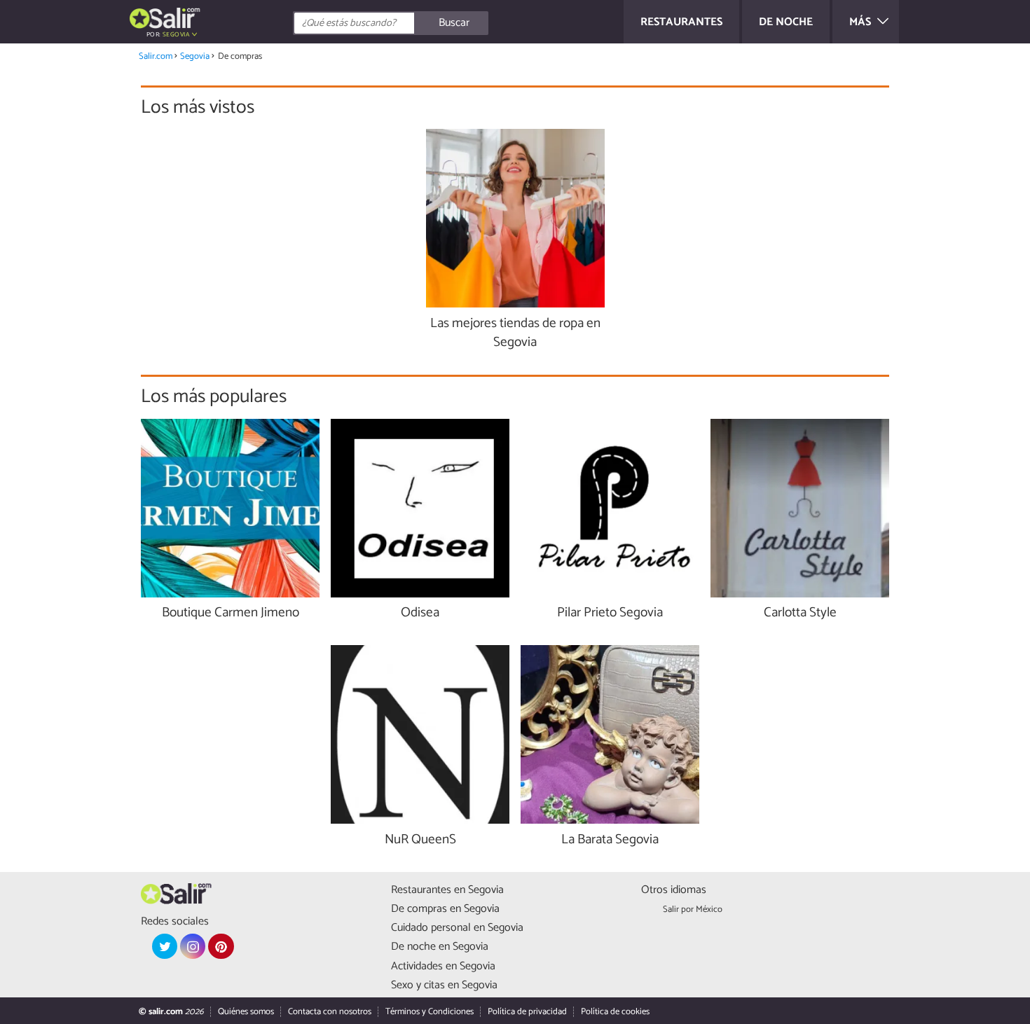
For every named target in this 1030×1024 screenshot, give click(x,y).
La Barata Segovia (610, 840)
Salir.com (155, 56)
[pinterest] (220, 946)
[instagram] (192, 946)
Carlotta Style (800, 613)
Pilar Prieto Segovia (610, 613)
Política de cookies (615, 1011)
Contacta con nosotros (329, 1011)
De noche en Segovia (439, 946)
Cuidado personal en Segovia (457, 927)
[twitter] (164, 946)
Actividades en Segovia (443, 966)
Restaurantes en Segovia (447, 890)
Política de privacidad (527, 1011)
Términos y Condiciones (429, 1011)
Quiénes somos (246, 1011)
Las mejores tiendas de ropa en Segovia (515, 333)
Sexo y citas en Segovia (444, 985)
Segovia (195, 56)
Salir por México (692, 909)
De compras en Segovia (445, 908)
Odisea (420, 613)
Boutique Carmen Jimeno (230, 613)
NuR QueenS (420, 840)
